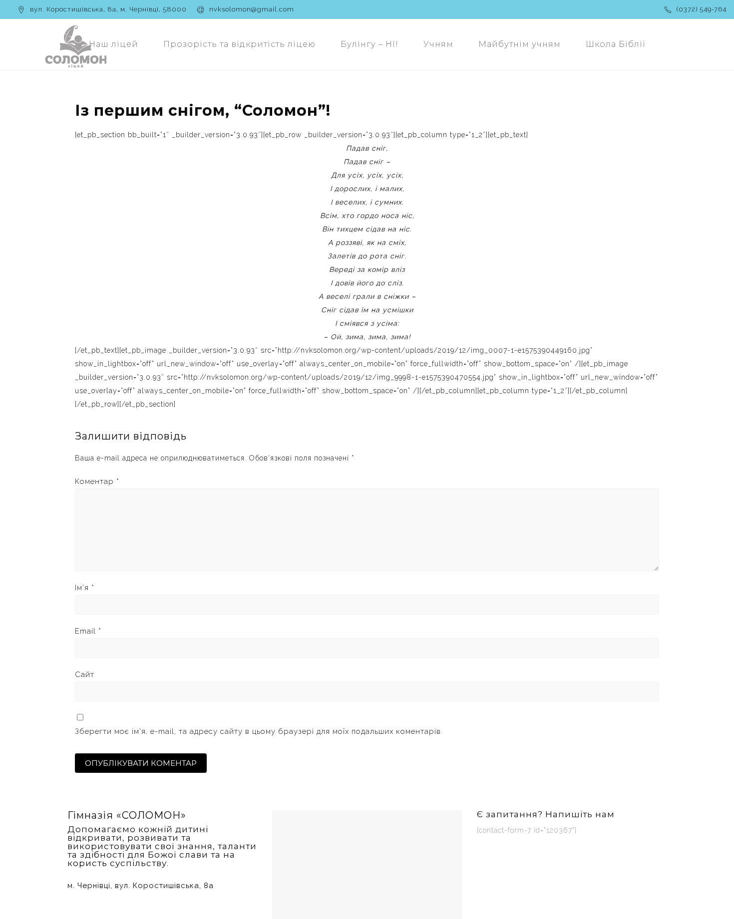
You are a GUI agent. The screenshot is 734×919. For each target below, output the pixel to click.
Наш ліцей (113, 44)
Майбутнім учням (519, 44)
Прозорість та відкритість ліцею (239, 44)
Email (88, 631)
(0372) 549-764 (702, 9)
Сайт (84, 674)
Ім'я (84, 587)
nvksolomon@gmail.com (251, 9)
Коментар (97, 481)
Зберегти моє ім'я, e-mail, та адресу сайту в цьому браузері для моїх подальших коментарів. (259, 731)
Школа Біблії (616, 44)
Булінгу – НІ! (369, 44)
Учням (438, 44)
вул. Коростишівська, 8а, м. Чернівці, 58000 (108, 9)
